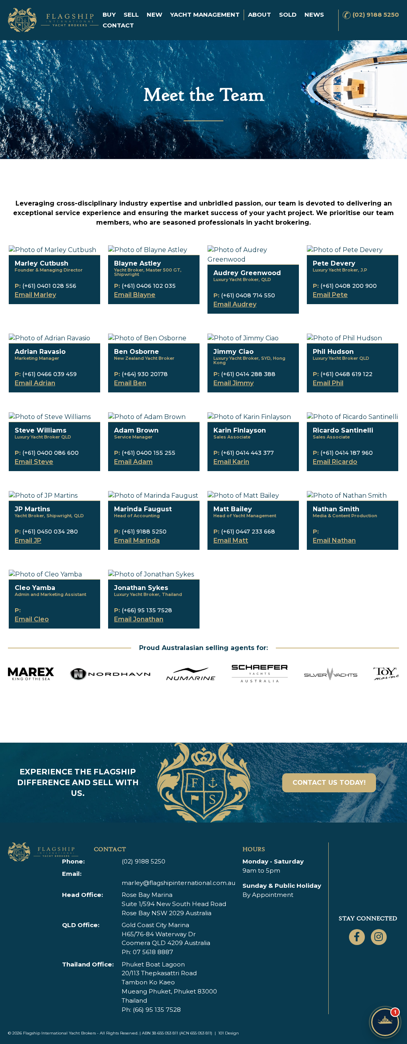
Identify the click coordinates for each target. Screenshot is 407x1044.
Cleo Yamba (35, 588)
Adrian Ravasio (40, 351)
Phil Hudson (333, 351)
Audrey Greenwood (247, 273)
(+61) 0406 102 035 (149, 285)
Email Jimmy (233, 383)
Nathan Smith (336, 509)
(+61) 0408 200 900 (348, 285)
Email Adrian (35, 383)
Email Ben (130, 383)
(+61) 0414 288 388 (248, 374)
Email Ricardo (335, 462)
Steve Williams (40, 430)
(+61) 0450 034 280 (50, 531)
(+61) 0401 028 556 (49, 285)
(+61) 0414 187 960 (346, 452)
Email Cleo (32, 619)
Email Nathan (334, 540)
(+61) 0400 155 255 (148, 452)
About (259, 14)
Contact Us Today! (329, 782)
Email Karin (231, 462)
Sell (131, 14)
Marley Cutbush (41, 263)
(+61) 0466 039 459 (49, 374)
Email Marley (35, 295)
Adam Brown (136, 430)
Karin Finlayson (239, 430)
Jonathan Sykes (141, 588)
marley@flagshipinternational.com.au (178, 883)
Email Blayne (134, 295)
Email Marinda (137, 540)
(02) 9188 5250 (376, 14)
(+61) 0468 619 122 (346, 374)
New (154, 14)
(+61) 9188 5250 (144, 531)
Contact (118, 25)
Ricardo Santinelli (343, 430)
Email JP (28, 540)
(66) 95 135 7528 (157, 1009)
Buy (109, 14)
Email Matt (230, 540)
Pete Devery (334, 263)
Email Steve (34, 462)
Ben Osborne (136, 351)
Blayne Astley (137, 263)
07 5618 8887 (153, 952)
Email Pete (330, 295)
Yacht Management (205, 14)
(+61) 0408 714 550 (248, 295)
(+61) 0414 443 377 (247, 452)
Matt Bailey (232, 509)
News (314, 14)
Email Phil (328, 383)
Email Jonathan (138, 619)
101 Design (228, 1033)
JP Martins (32, 509)
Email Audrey (234, 304)
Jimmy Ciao (233, 351)
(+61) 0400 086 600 (50, 452)
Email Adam (133, 462)
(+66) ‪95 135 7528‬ (147, 610)
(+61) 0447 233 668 (248, 531)
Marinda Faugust (143, 509)
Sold (288, 14)
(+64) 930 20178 (145, 374)
